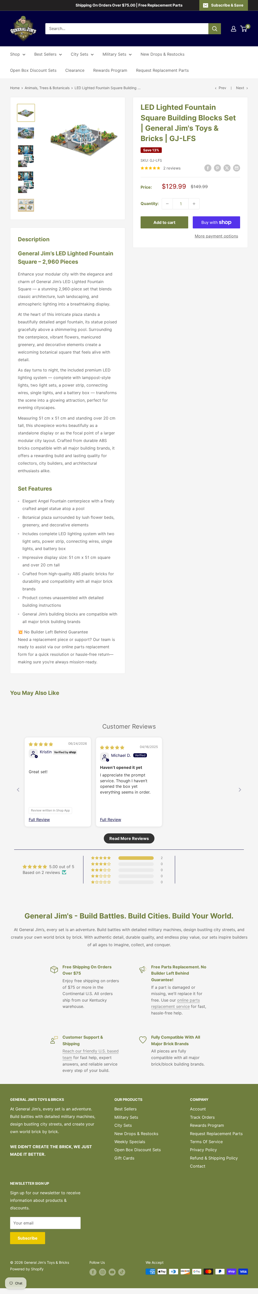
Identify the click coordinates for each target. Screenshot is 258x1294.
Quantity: (150, 203)
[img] (41, 744)
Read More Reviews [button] (129, 838)
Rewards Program (110, 70)
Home (15, 88)
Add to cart (164, 222)
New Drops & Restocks (162, 54)
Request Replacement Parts (162, 70)
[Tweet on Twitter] (227, 168)
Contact (197, 1166)
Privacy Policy (203, 1149)
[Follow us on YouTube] (112, 1272)
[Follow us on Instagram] (102, 1272)
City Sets (79, 54)
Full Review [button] (39, 819)
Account (198, 1108)
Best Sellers (45, 54)
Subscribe (28, 1238)
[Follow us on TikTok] (121, 1272)
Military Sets (114, 54)
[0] (244, 29)
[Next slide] (240, 789)
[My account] (233, 28)
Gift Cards (124, 1158)
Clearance (74, 70)
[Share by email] (236, 168)
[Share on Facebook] (207, 168)
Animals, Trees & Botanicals (47, 88)
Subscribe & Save (227, 5)
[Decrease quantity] (167, 203)
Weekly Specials (129, 1141)
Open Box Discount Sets (33, 70)
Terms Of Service (206, 1141)
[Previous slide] (18, 789)
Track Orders (202, 1117)
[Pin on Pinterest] (217, 168)
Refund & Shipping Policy (214, 1158)
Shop (15, 54)
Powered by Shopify (27, 1269)
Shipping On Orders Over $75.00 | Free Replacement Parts (129, 5)
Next (240, 88)
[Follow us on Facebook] (92, 1272)
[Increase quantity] (194, 203)
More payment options (216, 236)
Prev (222, 88)
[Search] (214, 28)
